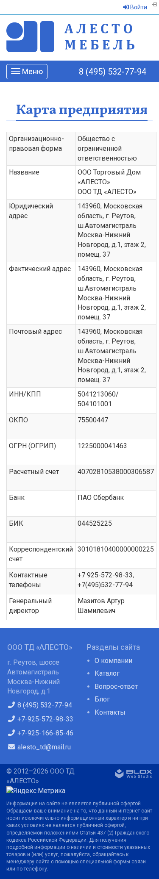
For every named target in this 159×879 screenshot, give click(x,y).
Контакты (110, 712)
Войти (138, 7)
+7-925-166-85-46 (44, 733)
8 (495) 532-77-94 (112, 72)
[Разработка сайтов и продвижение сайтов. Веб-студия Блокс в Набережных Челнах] (133, 775)
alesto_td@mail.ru (43, 747)
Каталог (107, 673)
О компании (113, 661)
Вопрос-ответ (116, 686)
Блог (102, 699)
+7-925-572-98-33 (44, 719)
